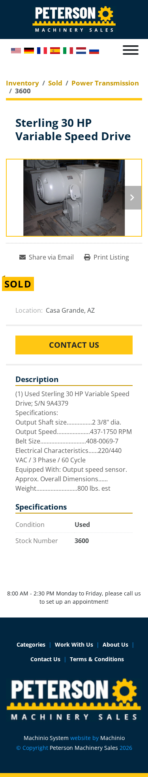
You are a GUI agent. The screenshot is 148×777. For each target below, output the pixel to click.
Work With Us (74, 644)
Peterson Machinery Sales (84, 747)
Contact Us (74, 344)
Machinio (112, 738)
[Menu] (131, 50)
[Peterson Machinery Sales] (74, 699)
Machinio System (46, 738)
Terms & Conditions (97, 659)
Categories (31, 644)
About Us (115, 644)
